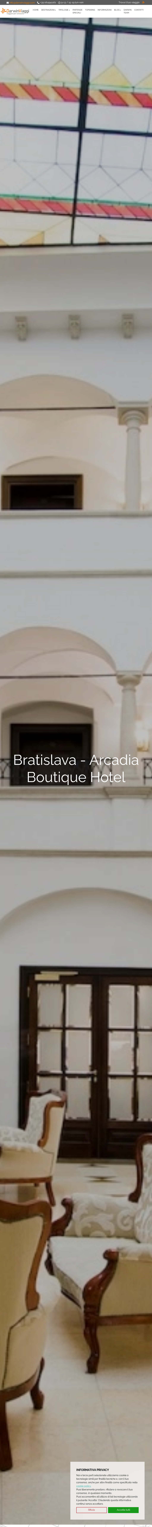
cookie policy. (83, 1486)
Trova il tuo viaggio (129, 2)
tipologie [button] (63, 10)
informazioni (104, 10)
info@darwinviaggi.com (22, 2)
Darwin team (128, 11)
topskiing (90, 10)
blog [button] (116, 10)
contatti (139, 10)
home (36, 10)
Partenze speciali (77, 11)
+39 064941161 (48, 2)
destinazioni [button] (47, 10)
